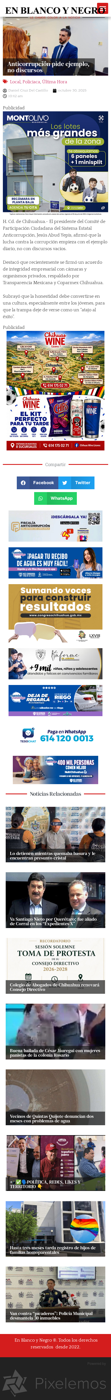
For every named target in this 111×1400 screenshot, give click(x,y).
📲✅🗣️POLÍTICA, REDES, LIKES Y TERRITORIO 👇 (45, 1184)
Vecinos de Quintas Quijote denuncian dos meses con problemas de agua (52, 1118)
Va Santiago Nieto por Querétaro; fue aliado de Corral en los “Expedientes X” (53, 921)
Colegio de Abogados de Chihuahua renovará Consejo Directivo (54, 987)
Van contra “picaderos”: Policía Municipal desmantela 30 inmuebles (51, 1315)
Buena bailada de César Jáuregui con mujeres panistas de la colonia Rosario (55, 1052)
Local (15, 81)
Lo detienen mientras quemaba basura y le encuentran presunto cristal (52, 855)
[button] (38, 482)
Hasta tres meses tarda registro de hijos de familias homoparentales (53, 1249)
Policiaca (31, 81)
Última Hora (54, 81)
